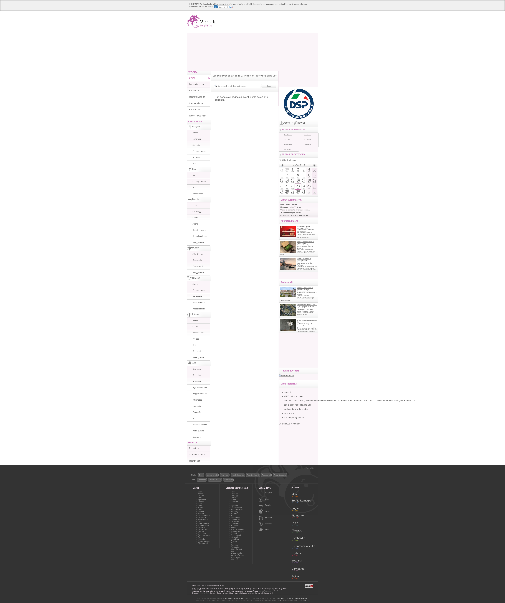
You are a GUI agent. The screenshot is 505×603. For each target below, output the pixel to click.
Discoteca (202, 517)
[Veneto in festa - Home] (204, 21)
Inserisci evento (196, 84)
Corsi (200, 521)
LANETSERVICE (304, 600)
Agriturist (196, 145)
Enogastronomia (204, 535)
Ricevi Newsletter (197, 116)
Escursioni (202, 533)
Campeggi (197, 211)
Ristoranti (197, 139)
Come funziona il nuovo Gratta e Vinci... (305, 242)
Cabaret (201, 502)
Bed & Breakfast (200, 236)
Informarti (268, 524)
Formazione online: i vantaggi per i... (304, 227)
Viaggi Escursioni (200, 394)
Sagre (200, 492)
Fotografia (197, 412)
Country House (199, 151)
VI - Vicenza (307, 144)
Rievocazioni (203, 543)
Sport (195, 418)
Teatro (200, 494)
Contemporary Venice (294, 417)
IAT (232, 504)
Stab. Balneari (198, 302)
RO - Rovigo (287, 139)
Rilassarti (268, 517)
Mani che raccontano (288, 204)
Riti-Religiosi (203, 529)
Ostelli (195, 218)
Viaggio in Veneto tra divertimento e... (304, 259)
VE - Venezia (288, 144)
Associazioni (198, 333)
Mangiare (268, 493)
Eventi (192, 78)
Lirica (200, 506)
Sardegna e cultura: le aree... (307, 305)
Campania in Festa (303, 569)
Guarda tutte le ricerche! (290, 424)
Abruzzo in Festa (303, 532)
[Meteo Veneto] (286, 375)
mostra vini (289, 413)
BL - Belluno (288, 135)
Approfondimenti (196, 103)
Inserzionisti (194, 461)
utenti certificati (204, 593)
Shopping (197, 375)
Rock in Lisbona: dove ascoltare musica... (305, 288)
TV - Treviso (307, 139)
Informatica (197, 400)
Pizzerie (196, 157)
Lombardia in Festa (303, 539)
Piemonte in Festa (303, 517)
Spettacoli (197, 351)
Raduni (200, 537)
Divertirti (268, 511)
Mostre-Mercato (204, 541)
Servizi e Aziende (200, 424)
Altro (267, 530)
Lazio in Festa (303, 524)
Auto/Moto (197, 381)
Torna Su (309, 468)
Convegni (201, 527)
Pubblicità (298, 598)
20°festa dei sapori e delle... (291, 213)
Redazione (194, 448)
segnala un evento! (265, 591)
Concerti (201, 510)
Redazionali (194, 109)
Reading (201, 531)
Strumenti (197, 437)
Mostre (200, 508)
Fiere (200, 504)
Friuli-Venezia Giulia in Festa (303, 547)
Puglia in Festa (303, 509)
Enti (194, 345)
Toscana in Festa (303, 562)
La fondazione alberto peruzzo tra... (294, 215)
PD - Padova (307, 135)
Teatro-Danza (203, 519)
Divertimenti (198, 266)
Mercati (201, 514)
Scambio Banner (197, 454)
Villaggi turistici (199, 242)
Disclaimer (289, 598)
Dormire (268, 505)
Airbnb (195, 133)
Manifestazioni (203, 525)
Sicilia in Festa (303, 577)
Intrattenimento (203, 516)
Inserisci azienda (197, 97)
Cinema (201, 496)
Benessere (197, 296)
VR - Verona (287, 149)
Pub (194, 163)
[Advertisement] (252, 51)
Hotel (195, 205)
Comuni (196, 326)
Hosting (279, 600)
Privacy (305, 598)
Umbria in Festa (303, 554)
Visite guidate (198, 357)
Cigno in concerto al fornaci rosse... (295, 210)
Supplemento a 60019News (234, 598)
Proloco (196, 339)
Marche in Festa (303, 494)
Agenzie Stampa (200, 387)
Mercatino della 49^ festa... (291, 207)
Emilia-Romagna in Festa (303, 502)
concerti (287, 392)
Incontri (201, 512)
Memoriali (201, 539)
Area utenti (194, 90)
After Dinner (198, 194)
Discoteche (197, 260)
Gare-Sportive (203, 523)
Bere (267, 499)
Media (195, 320)
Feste (200, 498)
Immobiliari (197, 406)
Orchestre (197, 369)
